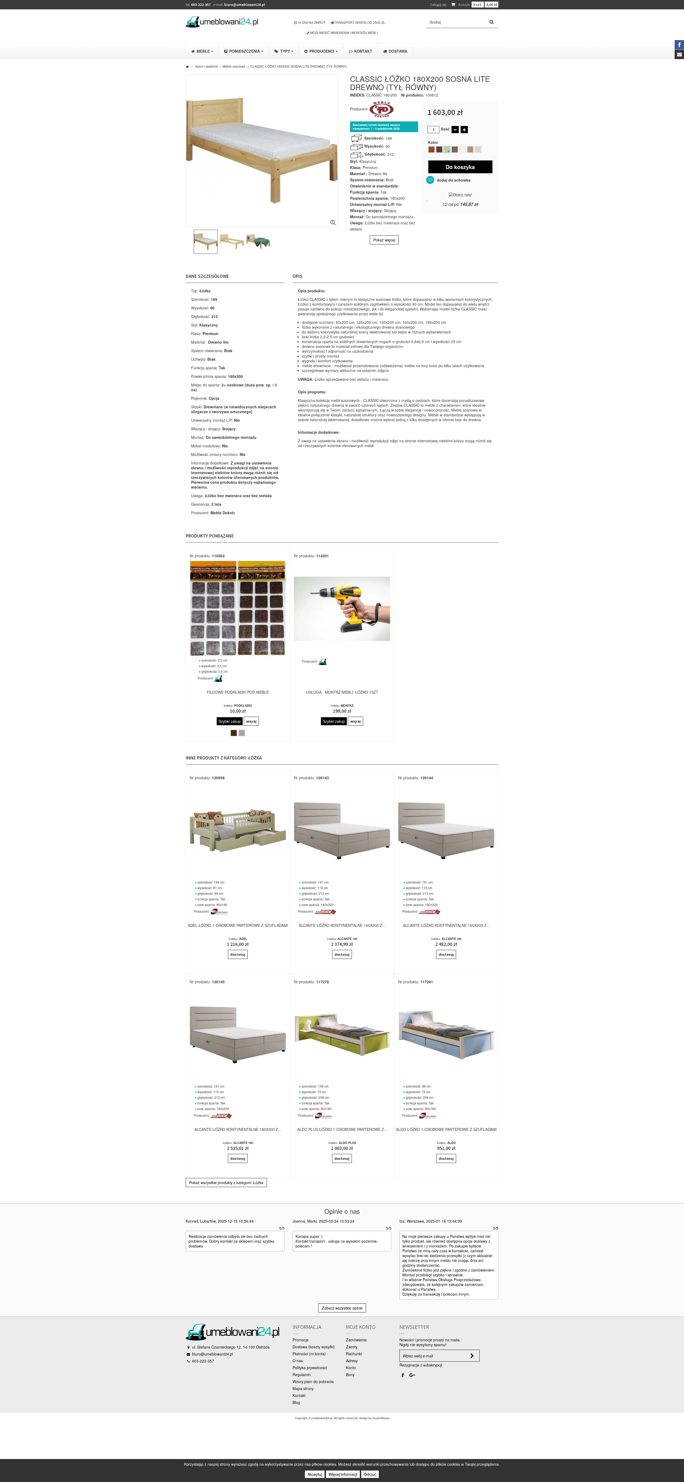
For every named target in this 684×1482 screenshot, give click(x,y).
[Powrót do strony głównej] (187, 66)
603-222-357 (201, 4)
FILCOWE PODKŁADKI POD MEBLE (238, 692)
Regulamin (302, 1374)
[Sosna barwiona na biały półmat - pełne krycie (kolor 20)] (462, 149)
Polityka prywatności (310, 1367)
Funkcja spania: (364, 192)
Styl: (354, 161)
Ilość (445, 128)
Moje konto (360, 1326)
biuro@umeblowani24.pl (244, 4)
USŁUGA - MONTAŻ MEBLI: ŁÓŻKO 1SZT (342, 692)
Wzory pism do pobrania (313, 1381)
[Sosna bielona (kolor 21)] (478, 149)
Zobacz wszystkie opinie (342, 1308)
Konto (351, 1367)
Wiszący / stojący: (366, 210)
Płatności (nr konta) (309, 1353)
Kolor (434, 142)
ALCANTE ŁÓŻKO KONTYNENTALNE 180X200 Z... (238, 1129)
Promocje (301, 1339)
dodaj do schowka (453, 180)
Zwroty (351, 1346)
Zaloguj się (438, 4)
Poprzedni (188, 242)
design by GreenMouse (374, 1418)
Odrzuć (370, 1474)
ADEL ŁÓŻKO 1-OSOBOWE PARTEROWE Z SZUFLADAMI (238, 925)
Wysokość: (374, 146)
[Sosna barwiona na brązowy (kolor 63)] (455, 149)
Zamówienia (356, 1339)
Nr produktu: (412, 95)
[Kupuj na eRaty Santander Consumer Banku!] (460, 194)
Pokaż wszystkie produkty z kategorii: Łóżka (226, 1182)
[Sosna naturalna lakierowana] (447, 149)
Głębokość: (375, 154)
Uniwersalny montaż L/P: (372, 204)
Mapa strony (303, 1388)
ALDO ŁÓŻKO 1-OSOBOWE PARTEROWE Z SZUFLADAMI (446, 1129)
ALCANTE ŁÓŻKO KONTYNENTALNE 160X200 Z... (446, 925)
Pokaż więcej (384, 240)
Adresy (352, 1360)
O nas (298, 1360)
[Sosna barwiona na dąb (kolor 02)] (470, 149)
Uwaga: (357, 222)
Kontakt (299, 1395)
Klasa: (356, 167)
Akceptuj (315, 1474)
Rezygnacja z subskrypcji (420, 1365)
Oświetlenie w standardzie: (374, 185)
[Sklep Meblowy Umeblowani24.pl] (222, 22)
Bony (350, 1374)
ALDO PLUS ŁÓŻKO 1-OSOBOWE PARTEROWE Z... (342, 1129)
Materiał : (358, 173)
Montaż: (357, 216)
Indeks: (357, 95)
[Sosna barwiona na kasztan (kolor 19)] (431, 149)
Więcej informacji (343, 1474)
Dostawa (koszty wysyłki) (314, 1346)
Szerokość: (374, 138)
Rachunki (354, 1353)
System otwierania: (367, 179)
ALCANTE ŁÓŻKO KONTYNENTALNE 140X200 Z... (342, 925)
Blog (296, 1402)
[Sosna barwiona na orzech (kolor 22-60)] (439, 149)
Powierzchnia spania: (369, 198)
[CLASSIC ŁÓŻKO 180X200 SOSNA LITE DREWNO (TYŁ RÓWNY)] (206, 242)
